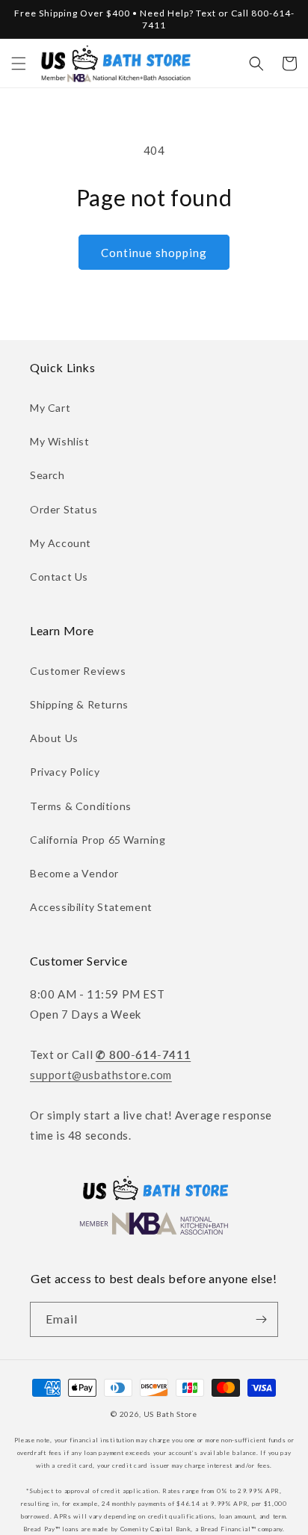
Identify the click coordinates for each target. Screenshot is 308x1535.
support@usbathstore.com (101, 1074)
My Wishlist (60, 441)
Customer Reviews (78, 670)
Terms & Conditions (81, 806)
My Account (60, 543)
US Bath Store (170, 1413)
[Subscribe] (260, 1319)
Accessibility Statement (91, 907)
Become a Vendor (74, 873)
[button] (18, 63)
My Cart (50, 407)
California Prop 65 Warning (98, 839)
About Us (54, 738)
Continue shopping (154, 252)
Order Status (63, 509)
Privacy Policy (64, 771)
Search (47, 475)
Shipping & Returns (79, 704)
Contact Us (59, 576)
